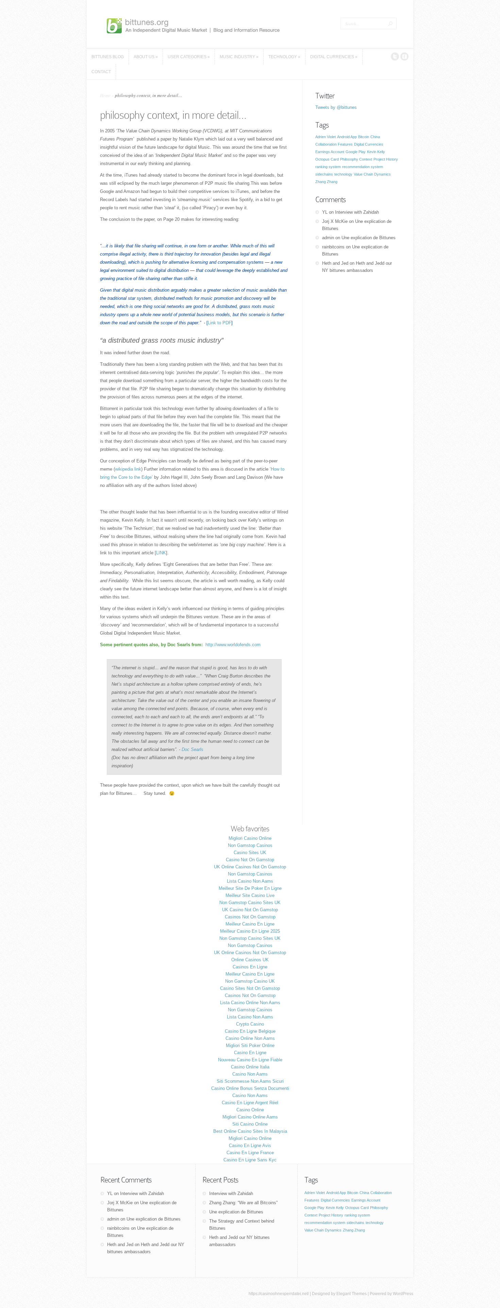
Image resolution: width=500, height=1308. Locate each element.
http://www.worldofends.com (233, 644)
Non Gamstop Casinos (250, 845)
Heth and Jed (335, 263)
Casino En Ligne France (250, 1152)
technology (343, 174)
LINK (161, 552)
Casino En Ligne (250, 1052)
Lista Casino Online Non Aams (250, 1002)
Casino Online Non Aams (250, 1038)
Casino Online (250, 1109)
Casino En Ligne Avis (250, 1145)
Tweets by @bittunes (336, 107)
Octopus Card (327, 159)
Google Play (356, 152)
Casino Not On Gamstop (250, 859)
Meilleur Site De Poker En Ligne (250, 888)
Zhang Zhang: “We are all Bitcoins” (243, 1202)
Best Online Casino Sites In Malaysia (250, 1131)
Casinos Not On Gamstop (250, 916)
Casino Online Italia (250, 1066)
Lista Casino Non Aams (250, 881)
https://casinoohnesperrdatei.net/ (279, 1293)
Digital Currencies (368, 144)
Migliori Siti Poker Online (250, 1045)
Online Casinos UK (250, 959)
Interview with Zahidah (357, 212)
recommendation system (362, 167)
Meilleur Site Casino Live (250, 895)
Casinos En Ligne (250, 966)
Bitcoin (363, 137)
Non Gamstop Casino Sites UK (250, 902)
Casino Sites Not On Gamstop (250, 988)
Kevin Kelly (376, 152)
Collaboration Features (334, 144)
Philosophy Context (356, 159)
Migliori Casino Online (250, 838)
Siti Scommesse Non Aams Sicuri (250, 1081)
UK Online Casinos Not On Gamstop (250, 866)
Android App (347, 137)
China (375, 137)
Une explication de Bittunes (368, 237)
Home (105, 95)
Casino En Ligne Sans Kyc (250, 1159)
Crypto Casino (250, 1024)
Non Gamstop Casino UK (250, 981)
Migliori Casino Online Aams (250, 1116)
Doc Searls (192, 749)
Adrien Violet (325, 137)
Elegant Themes (351, 1293)
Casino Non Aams (250, 1074)
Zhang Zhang (326, 182)
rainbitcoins (333, 246)
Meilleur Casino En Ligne (250, 924)
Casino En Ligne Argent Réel (250, 1102)
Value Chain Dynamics (372, 174)
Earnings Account (329, 152)
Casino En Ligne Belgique (250, 1031)
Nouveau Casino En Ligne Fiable (250, 1059)
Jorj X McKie (335, 221)
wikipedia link (128, 469)
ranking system (328, 167)
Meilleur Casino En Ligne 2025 (250, 931)
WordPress (403, 1293)
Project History (385, 159)
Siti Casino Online (250, 1124)
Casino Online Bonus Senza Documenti (250, 1088)
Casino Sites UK (250, 852)
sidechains (324, 174)
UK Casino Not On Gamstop (250, 909)
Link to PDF (219, 322)
